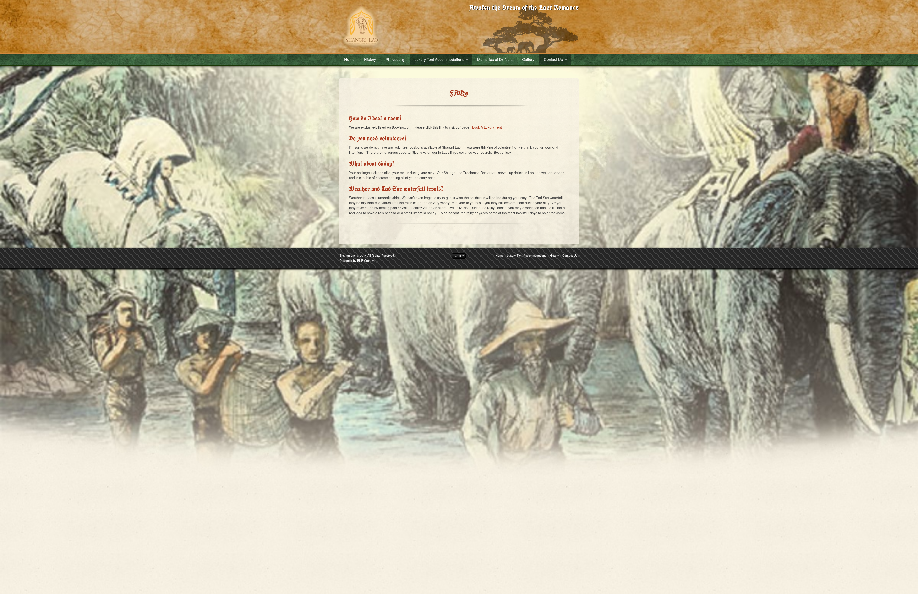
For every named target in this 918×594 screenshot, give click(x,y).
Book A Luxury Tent (487, 127)
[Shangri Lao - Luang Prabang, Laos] (360, 25)
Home (349, 59)
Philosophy (395, 59)
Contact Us (553, 59)
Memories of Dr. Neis (495, 59)
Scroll (458, 256)
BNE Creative (366, 260)
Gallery (528, 59)
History (370, 59)
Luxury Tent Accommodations (439, 59)
